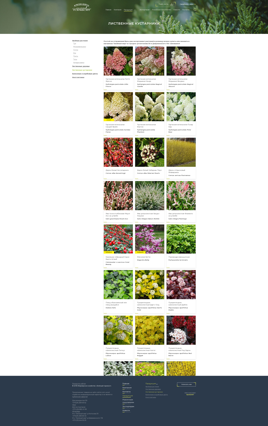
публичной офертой (80, 397)
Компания (117, 10)
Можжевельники (79, 47)
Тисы (75, 59)
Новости (176, 10)
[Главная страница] (81, 8)
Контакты (185, 10)
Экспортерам (145, 10)
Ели (74, 53)
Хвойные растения (80, 41)
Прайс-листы (164, 4)
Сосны (75, 50)
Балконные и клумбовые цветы (85, 74)
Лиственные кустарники (82, 70)
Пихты (75, 56)
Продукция (128, 10)
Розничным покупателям (161, 10)
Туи (74, 43)
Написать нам (186, 384)
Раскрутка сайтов (79, 384)
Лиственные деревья (81, 66)
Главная (108, 10)
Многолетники (78, 77)
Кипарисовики (78, 63)
